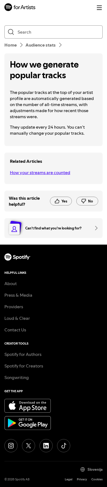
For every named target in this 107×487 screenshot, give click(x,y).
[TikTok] (63, 445)
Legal (68, 479)
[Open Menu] (99, 7)
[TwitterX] (28, 445)
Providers (13, 307)
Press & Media (18, 295)
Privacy (82, 479)
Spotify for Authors (22, 354)
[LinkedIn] (46, 445)
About (10, 283)
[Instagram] (11, 445)
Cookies (97, 479)
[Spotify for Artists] (20, 7)
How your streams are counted (40, 172)
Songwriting (16, 377)
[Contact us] (94, 228)
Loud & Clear (17, 318)
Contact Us (15, 330)
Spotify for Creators (23, 366)
